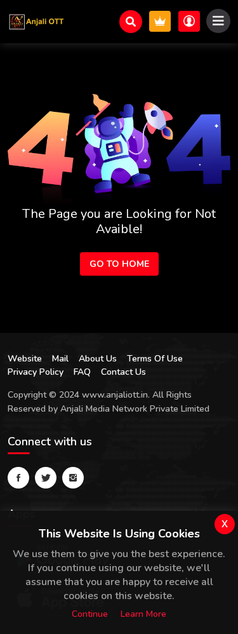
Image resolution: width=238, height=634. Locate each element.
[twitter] (45, 478)
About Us (98, 359)
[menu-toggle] (218, 21)
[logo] (36, 21)
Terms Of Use (155, 359)
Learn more (143, 614)
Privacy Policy (35, 372)
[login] (189, 21)
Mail (60, 359)
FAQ (82, 372)
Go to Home (119, 264)
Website (25, 359)
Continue (90, 614)
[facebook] (18, 478)
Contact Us (123, 372)
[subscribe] (160, 21)
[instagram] (73, 478)
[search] (130, 21)
